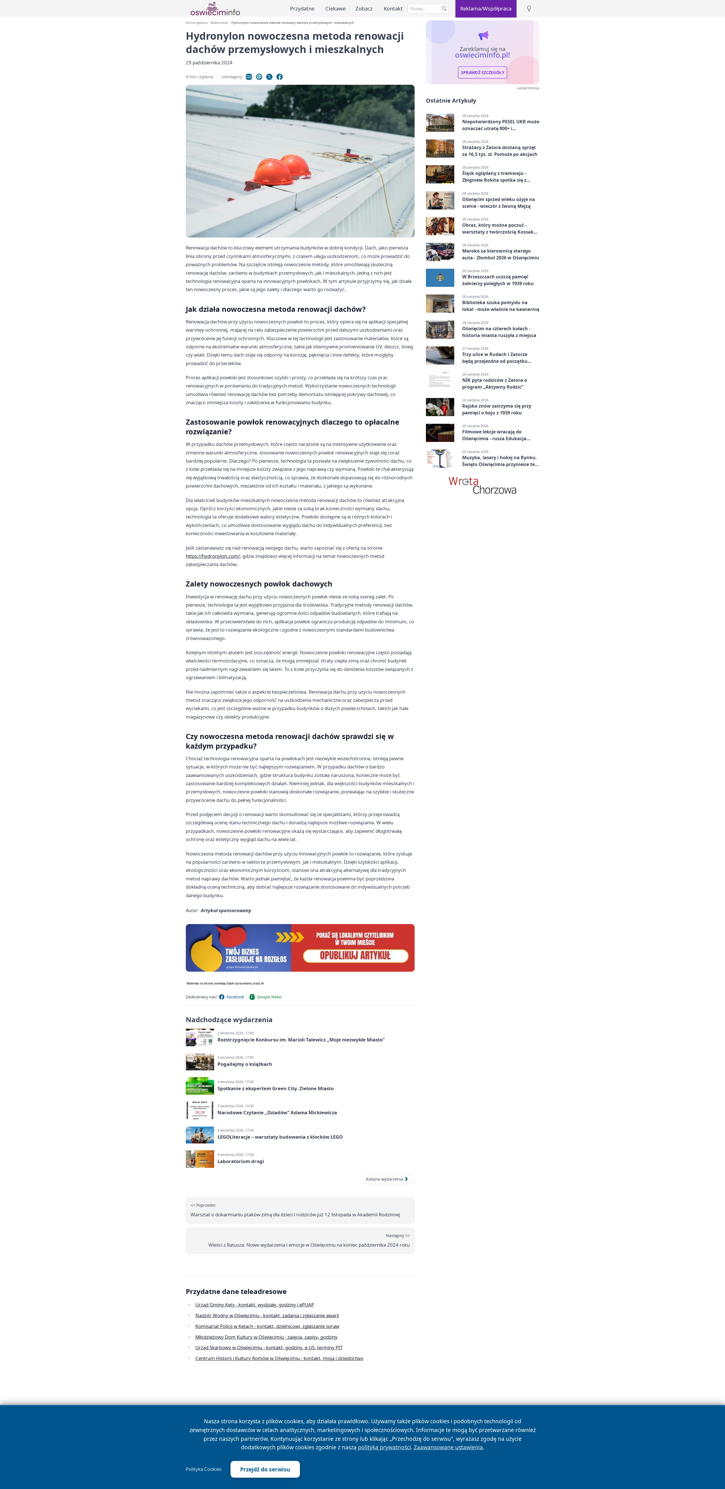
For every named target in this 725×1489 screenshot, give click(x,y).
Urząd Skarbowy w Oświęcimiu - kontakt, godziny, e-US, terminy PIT (269, 1347)
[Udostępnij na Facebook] (279, 76)
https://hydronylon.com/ (213, 556)
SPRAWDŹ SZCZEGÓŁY (482, 72)
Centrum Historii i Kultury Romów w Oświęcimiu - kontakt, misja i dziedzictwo (279, 1358)
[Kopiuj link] (249, 76)
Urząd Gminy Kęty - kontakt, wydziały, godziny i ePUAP (254, 1304)
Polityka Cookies (203, 1469)
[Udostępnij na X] (269, 76)
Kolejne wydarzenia (384, 1179)
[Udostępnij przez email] (259, 76)
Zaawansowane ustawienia (448, 1447)
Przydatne (302, 8)
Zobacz (364, 8)
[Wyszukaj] (444, 8)
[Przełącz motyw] (529, 9)
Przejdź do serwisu (265, 1469)
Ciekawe (335, 8)
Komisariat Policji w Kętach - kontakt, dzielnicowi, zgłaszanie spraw (267, 1326)
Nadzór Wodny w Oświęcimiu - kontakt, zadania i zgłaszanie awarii (267, 1315)
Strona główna (197, 22)
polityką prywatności (384, 1447)
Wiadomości (219, 22)
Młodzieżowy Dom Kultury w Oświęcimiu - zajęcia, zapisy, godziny (266, 1337)
